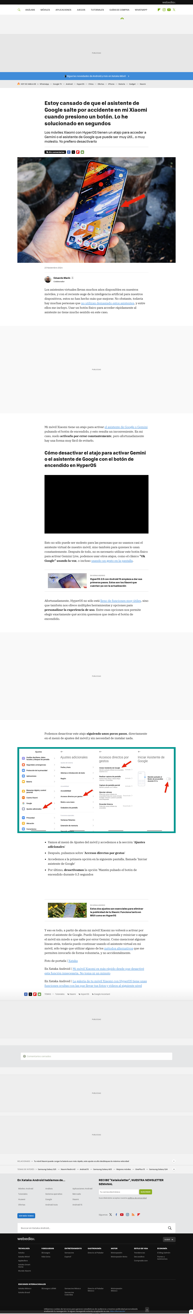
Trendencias (139, 1252)
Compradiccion (141, 1260)
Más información (117, 1311)
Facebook (69, 152)
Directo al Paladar (96, 1252)
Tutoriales (60, 994)
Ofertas (101, 84)
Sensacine (69, 1252)
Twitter (174, 9)
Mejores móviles (123, 1169)
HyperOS (80, 84)
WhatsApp (44, 84)
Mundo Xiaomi (24, 1270)
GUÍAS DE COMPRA (119, 9)
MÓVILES (45, 9)
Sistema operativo (53, 1193)
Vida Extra (45, 1256)
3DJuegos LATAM (48, 1288)
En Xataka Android (97, 575)
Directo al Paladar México (96, 1289)
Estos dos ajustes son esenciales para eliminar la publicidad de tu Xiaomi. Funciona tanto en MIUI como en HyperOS (116, 912)
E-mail (82, 152)
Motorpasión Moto (119, 1256)
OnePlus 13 (140, 1169)
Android (69, 84)
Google (48, 1199)
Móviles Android (25, 1188)
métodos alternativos (118, 948)
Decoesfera (139, 1256)
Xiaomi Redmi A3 (68, 1169)
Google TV (57, 84)
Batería (122, 84)
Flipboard (159, 9)
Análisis (49, 1188)
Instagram (164, 9)
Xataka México (24, 1288)
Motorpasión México (116, 1289)
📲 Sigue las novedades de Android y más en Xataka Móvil (95, 76)
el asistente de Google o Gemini (126, 427)
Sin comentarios (56, 152)
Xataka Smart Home (24, 1265)
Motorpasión (116, 1252)
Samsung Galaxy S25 (47, 1169)
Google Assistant (102, 994)
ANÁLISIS (30, 9)
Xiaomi (143, 84)
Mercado (76, 1193)
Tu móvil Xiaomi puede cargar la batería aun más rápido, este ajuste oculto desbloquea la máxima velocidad (81, 1161)
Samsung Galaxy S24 (158, 1169)
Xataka (73, 961)
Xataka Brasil (24, 1292)
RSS (133, 1214)
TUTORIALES (97, 9)
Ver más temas (26, 1215)
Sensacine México (73, 1288)
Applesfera (23, 1260)
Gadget (132, 84)
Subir (167, 1239)
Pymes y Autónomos (162, 1257)
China (91, 84)
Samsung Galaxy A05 (102, 1169)
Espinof (68, 1256)
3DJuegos (45, 1252)
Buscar (169, 1228)
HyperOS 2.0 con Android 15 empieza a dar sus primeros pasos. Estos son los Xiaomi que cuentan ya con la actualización (116, 582)
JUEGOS (81, 9)
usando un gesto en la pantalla (112, 561)
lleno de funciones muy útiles (120, 601)
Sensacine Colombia (69, 1293)
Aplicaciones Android (82, 1188)
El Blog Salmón (163, 1252)
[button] (63, 277)
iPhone (111, 84)
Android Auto (51, 1204)
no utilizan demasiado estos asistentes (107, 303)
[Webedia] (169, 2)
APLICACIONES (63, 9)
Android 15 (84, 1169)
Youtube (169, 9)
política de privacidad (137, 1198)
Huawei (21, 1199)
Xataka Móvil (24, 1256)
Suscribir (145, 1191)
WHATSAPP (141, 9)
